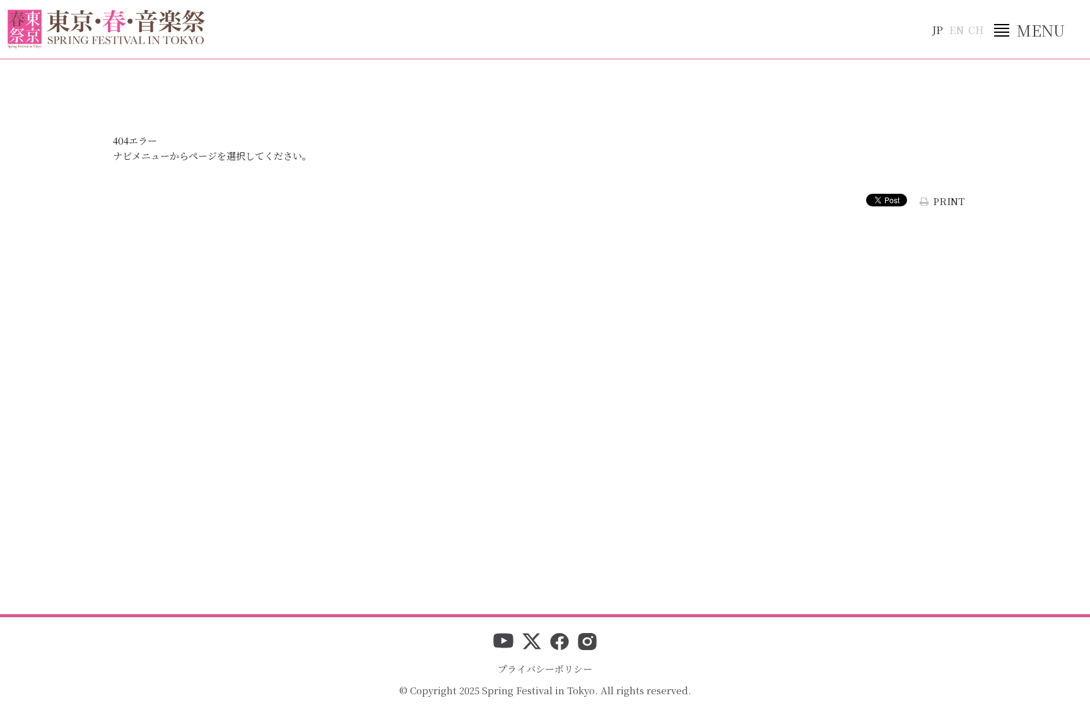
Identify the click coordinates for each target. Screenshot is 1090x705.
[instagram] (587, 642)
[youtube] (503, 642)
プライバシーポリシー (545, 668)
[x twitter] (531, 642)
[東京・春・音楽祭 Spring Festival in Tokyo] (106, 29)
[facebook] (559, 642)
